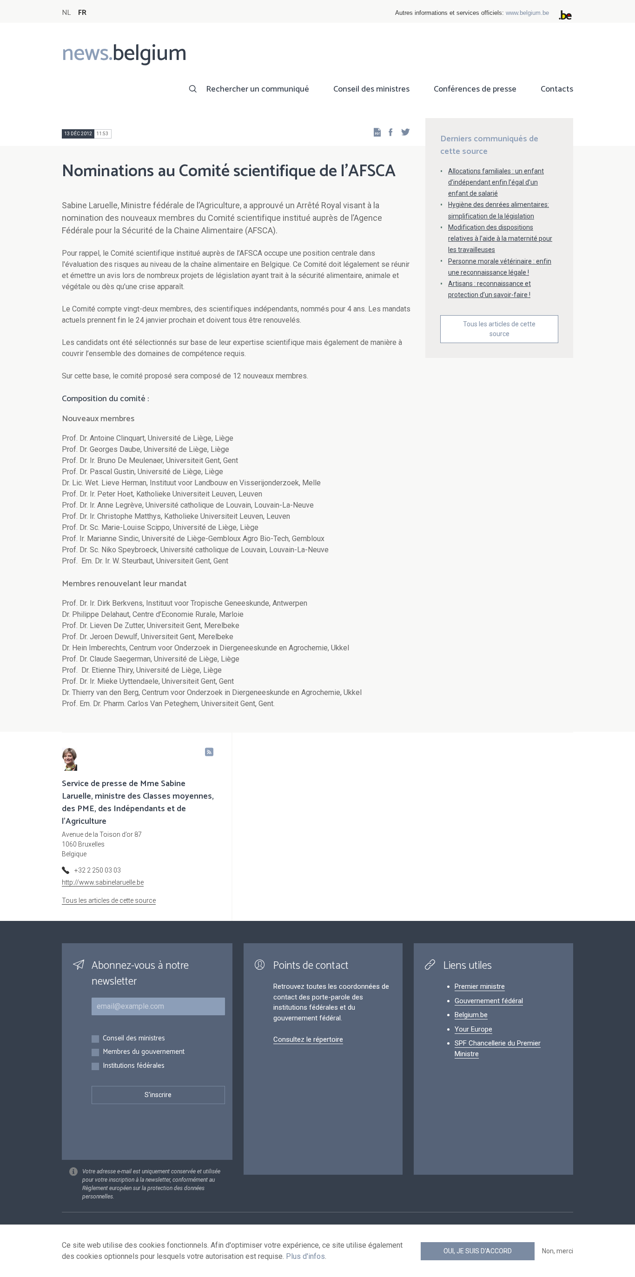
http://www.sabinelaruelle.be (103, 882)
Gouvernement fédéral (489, 1001)
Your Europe (473, 1029)
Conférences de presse (475, 89)
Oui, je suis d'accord (477, 1251)
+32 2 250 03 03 (97, 870)
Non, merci (557, 1251)
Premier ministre (480, 986)
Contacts (557, 89)
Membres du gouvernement (144, 1052)
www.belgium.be (527, 12)
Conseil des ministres (371, 89)
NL (66, 13)
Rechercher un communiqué (257, 89)
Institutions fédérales (134, 1066)
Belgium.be (471, 1015)
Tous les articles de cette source (499, 328)
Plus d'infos (305, 1256)
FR (82, 13)
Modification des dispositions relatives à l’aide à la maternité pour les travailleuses (500, 238)
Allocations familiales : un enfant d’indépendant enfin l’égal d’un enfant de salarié (496, 182)
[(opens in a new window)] (388, 132)
